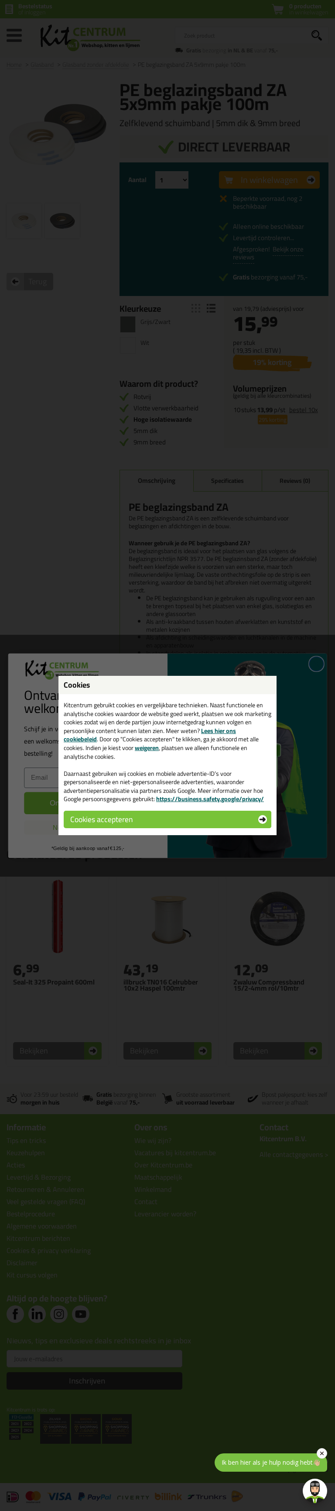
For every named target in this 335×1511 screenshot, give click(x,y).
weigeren (147, 748)
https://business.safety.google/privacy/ (210, 799)
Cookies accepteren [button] (101, 819)
